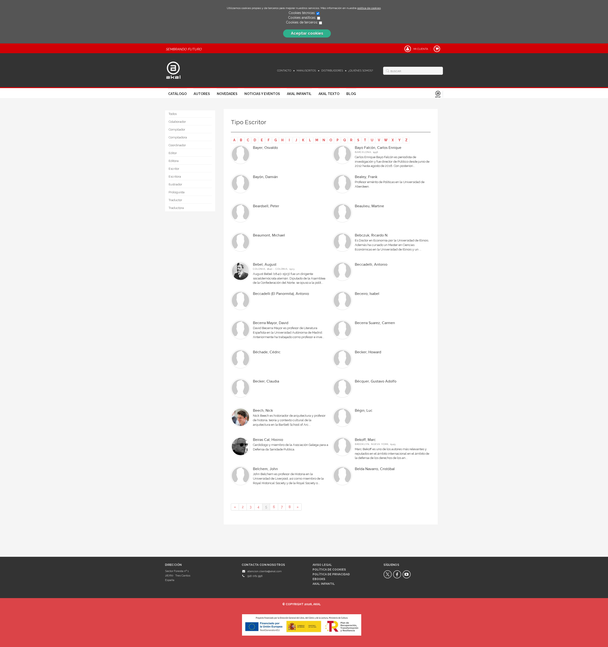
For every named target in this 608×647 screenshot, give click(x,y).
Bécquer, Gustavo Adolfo (375, 381)
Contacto (284, 70)
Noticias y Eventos (262, 94)
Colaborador (177, 121)
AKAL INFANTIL (324, 584)
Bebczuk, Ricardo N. (371, 235)
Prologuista (177, 192)
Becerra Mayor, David (270, 323)
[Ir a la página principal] (173, 69)
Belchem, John (265, 469)
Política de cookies (329, 569)
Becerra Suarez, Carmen (375, 323)
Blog (351, 94)
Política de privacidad (331, 574)
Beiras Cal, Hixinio (268, 440)
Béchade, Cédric (266, 352)
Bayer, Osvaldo (265, 148)
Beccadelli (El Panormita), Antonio (281, 294)
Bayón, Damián (265, 177)
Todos (173, 114)
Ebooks (319, 579)
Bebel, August (264, 264)
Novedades (227, 94)
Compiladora (178, 137)
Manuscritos (306, 70)
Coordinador (177, 145)
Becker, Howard (368, 352)
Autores (202, 94)
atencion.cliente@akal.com (264, 571)
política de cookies (369, 8)
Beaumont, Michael (269, 235)
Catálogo (177, 94)
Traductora (176, 208)
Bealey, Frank (366, 177)
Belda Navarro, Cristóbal (375, 469)
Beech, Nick (263, 410)
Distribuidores (332, 70)
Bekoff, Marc (365, 440)
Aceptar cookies (307, 33)
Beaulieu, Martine (369, 206)
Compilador (177, 129)
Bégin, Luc (363, 410)
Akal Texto (328, 94)
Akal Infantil (299, 94)
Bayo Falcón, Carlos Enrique (378, 148)
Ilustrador (175, 184)
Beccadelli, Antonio (371, 264)
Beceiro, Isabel (367, 294)
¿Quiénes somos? (360, 70)
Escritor (174, 168)
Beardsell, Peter (266, 206)
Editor (173, 153)
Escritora (175, 176)
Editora (174, 161)
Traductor (175, 200)
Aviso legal (322, 565)
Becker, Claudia (266, 381)
